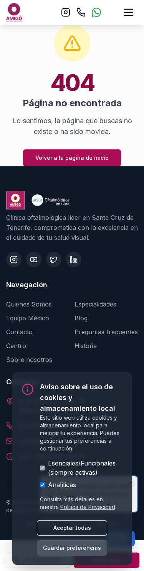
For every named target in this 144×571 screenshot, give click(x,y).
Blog (81, 318)
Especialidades (95, 304)
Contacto (19, 332)
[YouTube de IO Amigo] (33, 259)
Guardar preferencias (72, 547)
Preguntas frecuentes (106, 332)
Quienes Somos (29, 304)
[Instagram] (65, 12)
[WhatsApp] (96, 12)
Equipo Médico (27, 318)
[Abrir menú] (128, 12)
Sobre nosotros (29, 359)
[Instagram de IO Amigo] (14, 259)
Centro (16, 346)
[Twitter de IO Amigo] (53, 259)
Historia (85, 346)
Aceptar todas (72, 527)
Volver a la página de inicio (72, 157)
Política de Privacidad (87, 507)
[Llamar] (81, 12)
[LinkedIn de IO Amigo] (73, 259)
